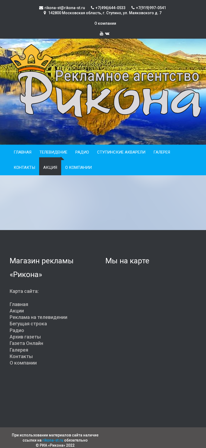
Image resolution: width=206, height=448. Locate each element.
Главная (22, 152)
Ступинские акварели (121, 152)
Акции (17, 311)
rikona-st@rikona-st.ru (65, 8)
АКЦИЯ (50, 167)
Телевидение (53, 152)
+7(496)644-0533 (110, 8)
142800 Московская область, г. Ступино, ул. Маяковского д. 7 (104, 13)
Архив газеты (25, 337)
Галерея (161, 152)
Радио (82, 152)
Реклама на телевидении (38, 317)
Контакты (24, 167)
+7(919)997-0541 (151, 8)
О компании (105, 23)
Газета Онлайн (26, 343)
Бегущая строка (28, 323)
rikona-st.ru (52, 440)
